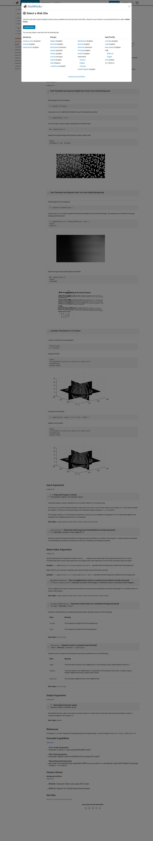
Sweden (80, 53)
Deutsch (82, 60)
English (82, 63)
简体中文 (110, 53)
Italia (52, 63)
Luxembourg (54, 66)
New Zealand (109, 47)
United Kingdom (83, 69)
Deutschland (54, 47)
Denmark (53, 44)
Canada (25, 44)
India (107, 44)
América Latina (28, 41)
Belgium (53, 41)
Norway (80, 44)
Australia (108, 41)
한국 (106, 63)
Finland (52, 53)
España (53, 50)
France (52, 57)
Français (83, 66)
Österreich (81, 47)
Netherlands (82, 41)
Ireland (52, 60)
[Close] (129, 6)
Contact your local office (76, 77)
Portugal (81, 50)
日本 (106, 60)
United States (27, 47)
